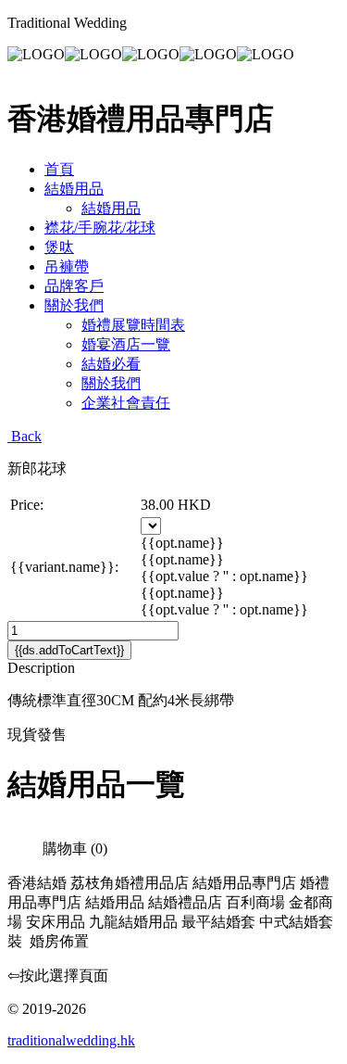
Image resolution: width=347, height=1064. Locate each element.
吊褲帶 (66, 266)
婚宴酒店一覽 (125, 344)
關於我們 (74, 305)
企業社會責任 (125, 403)
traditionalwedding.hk (71, 1040)
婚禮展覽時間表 (133, 325)
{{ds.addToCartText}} (69, 650)
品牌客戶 (74, 286)
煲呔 (59, 247)
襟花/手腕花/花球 (99, 227)
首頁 (59, 169)
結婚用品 (74, 188)
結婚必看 (111, 364)
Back (24, 436)
